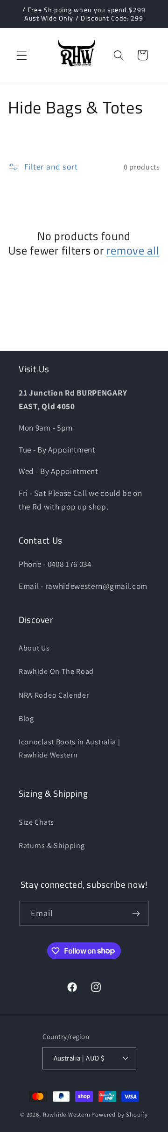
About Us (34, 648)
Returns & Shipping (51, 845)
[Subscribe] (136, 913)
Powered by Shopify (119, 1114)
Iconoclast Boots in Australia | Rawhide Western (69, 748)
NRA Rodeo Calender (54, 695)
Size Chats (36, 822)
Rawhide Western (67, 1114)
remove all (132, 250)
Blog (26, 718)
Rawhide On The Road (56, 671)
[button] (22, 55)
